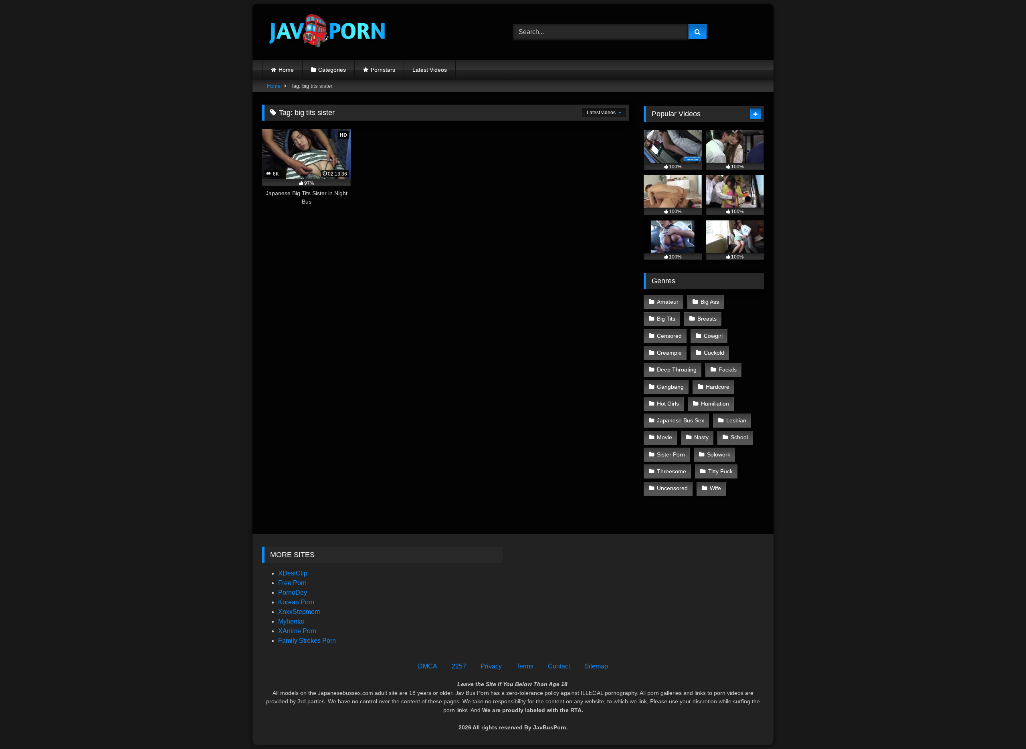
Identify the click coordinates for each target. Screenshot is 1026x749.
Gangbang (670, 387)
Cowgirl (713, 336)
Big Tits (666, 318)
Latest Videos (429, 70)
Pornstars (383, 70)
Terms (524, 666)
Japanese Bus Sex (680, 420)
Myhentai (291, 621)
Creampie (669, 352)
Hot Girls (668, 403)
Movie (664, 437)
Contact (559, 666)
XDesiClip (292, 573)
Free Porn (292, 582)
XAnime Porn (297, 631)
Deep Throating (677, 369)
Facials (728, 369)
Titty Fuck (720, 471)
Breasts (707, 318)
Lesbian (736, 420)
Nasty (701, 437)
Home (286, 70)
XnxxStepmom (299, 611)
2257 (459, 666)
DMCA (427, 666)
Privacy (491, 666)
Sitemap (596, 666)
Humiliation (715, 403)
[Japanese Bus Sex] (326, 31)
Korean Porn (296, 602)
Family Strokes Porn (307, 640)
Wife (715, 488)
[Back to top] (1001, 725)
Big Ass (710, 302)
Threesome (671, 471)
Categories (332, 70)
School (739, 437)
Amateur (668, 302)
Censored (669, 336)
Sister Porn (671, 454)
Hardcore (717, 387)
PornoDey (292, 592)
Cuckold (714, 352)
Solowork (718, 454)
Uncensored (672, 488)
